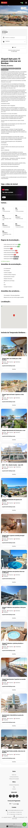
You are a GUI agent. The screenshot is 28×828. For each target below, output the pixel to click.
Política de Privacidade (14, 778)
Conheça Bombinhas (14, 776)
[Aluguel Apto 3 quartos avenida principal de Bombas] (14, 523)
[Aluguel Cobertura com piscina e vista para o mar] (14, 595)
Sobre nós (14, 774)
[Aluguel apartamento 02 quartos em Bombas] (14, 487)
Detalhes (14, 369)
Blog (14, 786)
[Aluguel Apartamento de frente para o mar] (14, 418)
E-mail (14, 47)
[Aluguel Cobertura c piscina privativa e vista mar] (14, 631)
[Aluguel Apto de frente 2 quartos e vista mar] (14, 382)
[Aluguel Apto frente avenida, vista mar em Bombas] (14, 739)
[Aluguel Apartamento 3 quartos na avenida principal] (14, 667)
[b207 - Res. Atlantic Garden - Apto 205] (14, 453)
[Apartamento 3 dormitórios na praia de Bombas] (14, 703)
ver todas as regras (5, 261)
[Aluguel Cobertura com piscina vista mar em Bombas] (14, 559)
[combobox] (15, 41)
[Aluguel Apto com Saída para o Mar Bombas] (14, 346)
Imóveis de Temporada (14, 784)
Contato (14, 789)
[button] (14, 203)
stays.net (15, 825)
